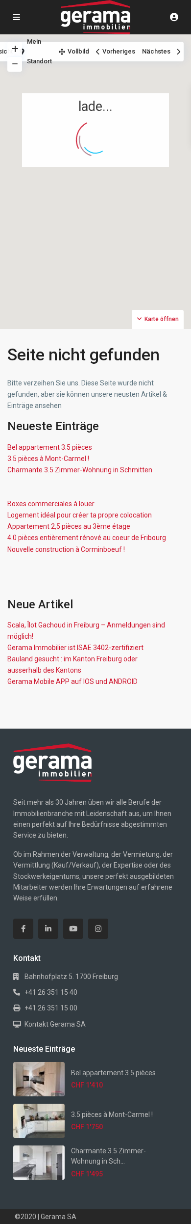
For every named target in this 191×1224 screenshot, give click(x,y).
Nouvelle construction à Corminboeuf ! (66, 549)
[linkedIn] (48, 929)
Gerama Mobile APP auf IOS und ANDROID (72, 681)
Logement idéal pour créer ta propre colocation (79, 515)
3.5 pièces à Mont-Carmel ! (48, 458)
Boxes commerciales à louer (51, 504)
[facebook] (23, 929)
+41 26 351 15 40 (50, 992)
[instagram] (98, 929)
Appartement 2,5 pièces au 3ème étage (68, 526)
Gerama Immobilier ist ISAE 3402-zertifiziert (75, 648)
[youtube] (73, 929)
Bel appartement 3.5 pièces (49, 447)
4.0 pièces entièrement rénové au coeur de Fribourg (86, 538)
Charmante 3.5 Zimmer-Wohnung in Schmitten (79, 470)
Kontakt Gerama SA (55, 1024)
